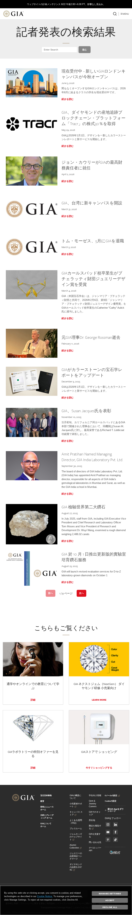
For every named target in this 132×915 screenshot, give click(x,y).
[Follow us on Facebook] (107, 824)
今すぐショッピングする (99, 767)
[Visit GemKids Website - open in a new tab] (115, 852)
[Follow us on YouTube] (107, 832)
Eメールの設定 (111, 795)
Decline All (109, 907)
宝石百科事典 (46, 795)
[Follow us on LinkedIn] (115, 824)
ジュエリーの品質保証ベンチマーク (76, 856)
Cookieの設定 (110, 801)
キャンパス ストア (76, 813)
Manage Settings (110, 893)
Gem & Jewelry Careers (92, 804)
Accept (109, 900)
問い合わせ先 (95, 842)
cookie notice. (45, 896)
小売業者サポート (76, 805)
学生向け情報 (95, 795)
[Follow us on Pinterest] (107, 839)
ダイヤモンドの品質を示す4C (76, 867)
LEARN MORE (99, 700)
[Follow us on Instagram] (115, 832)
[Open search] (115, 14)
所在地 (92, 820)
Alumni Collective (74, 846)
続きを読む (68, 99)
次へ (81, 593)
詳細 (33, 700)
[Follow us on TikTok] (115, 839)
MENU (126, 14)
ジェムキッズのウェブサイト (76, 837)
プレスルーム (76, 828)
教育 (42, 801)
